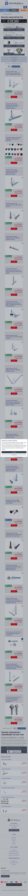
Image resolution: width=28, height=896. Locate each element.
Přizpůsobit (14, 454)
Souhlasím (14, 452)
